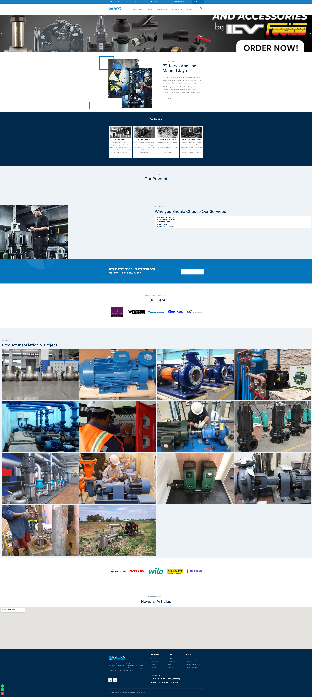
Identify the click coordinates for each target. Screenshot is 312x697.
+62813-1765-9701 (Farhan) (165, 682)
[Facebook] (197, 2)
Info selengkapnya (168, 98)
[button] (2, 33)
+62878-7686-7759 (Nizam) (165, 678)
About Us (189, 9)
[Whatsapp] (2, 686)
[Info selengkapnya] (179, 98)
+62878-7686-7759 (180, 2)
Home (135, 9)
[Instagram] (200, 2)
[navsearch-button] (200, 8)
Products (149, 9)
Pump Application (162, 9)
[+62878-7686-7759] (173, 1)
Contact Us (178, 9)
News (171, 9)
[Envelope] (2, 693)
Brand (141, 9)
